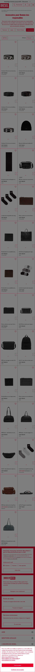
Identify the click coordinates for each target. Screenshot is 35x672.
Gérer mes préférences (8, 657)
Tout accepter (17, 665)
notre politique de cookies (8, 660)
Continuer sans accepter (17, 669)
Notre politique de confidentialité (10, 658)
